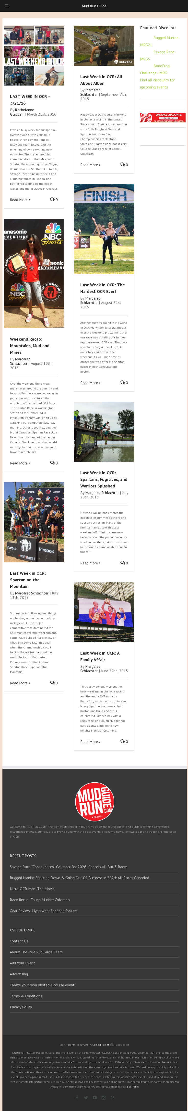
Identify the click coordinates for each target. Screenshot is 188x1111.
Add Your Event (22, 962)
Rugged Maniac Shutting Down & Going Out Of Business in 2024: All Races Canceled (79, 877)
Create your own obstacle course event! (43, 984)
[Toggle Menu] (6, 6)
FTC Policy (133, 1087)
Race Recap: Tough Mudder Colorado (40, 899)
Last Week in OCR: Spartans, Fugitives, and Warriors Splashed (103, 479)
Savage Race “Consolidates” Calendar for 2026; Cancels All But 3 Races (69, 866)
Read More (19, 199)
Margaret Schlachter (90, 92)
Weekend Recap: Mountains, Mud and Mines (29, 345)
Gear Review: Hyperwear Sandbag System (44, 910)
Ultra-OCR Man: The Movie (32, 888)
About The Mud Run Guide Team (36, 951)
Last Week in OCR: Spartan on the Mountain (28, 579)
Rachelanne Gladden (22, 112)
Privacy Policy (21, 1006)
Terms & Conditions (26, 995)
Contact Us (19, 940)
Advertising (19, 973)
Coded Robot (101, 1044)
